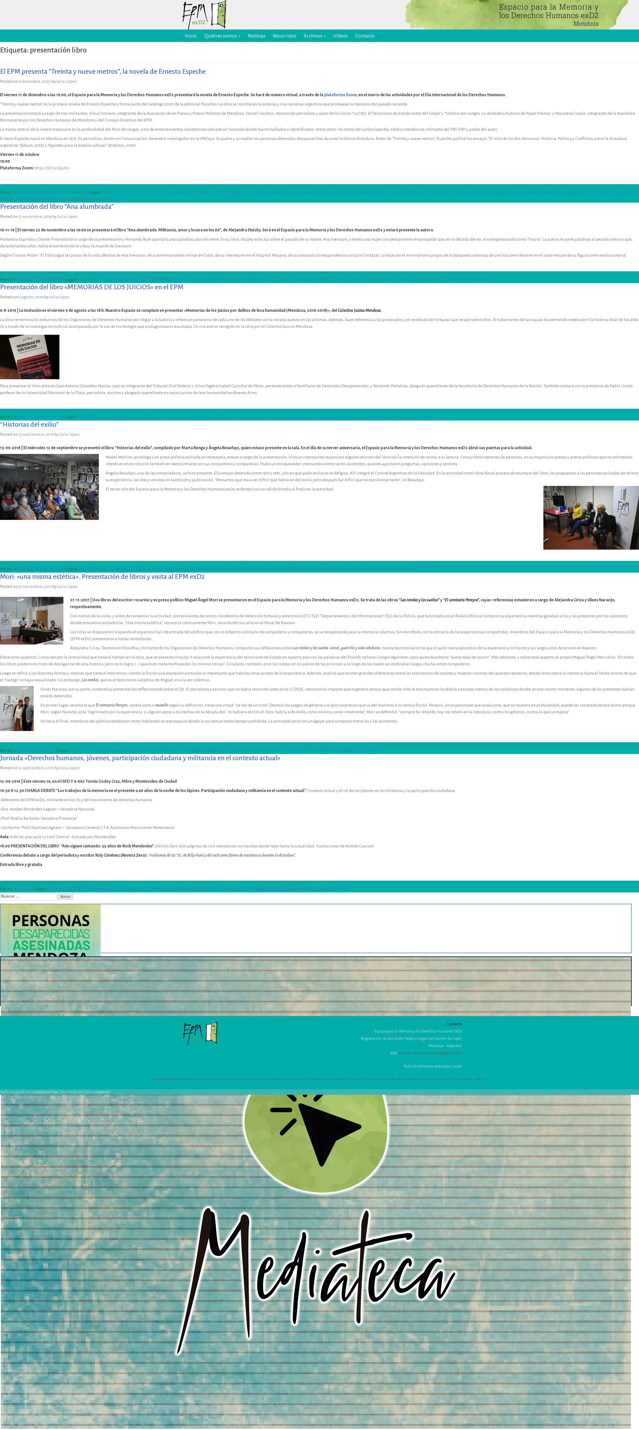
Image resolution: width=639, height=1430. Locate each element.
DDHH (147, 192)
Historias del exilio (260, 569)
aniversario (120, 569)
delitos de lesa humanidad (109, 417)
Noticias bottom (49, 192)
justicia (449, 192)
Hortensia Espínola (329, 279)
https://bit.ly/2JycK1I (51, 168)
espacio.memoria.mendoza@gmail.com (430, 1053)
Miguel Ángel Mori (268, 750)
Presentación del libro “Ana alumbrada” (57, 206)
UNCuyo (7, 199)
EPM (194, 192)
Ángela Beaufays (93, 569)
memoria (476, 192)
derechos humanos (171, 192)
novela (520, 192)
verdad (78, 199)
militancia (401, 279)
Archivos (313, 35)
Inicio (191, 35)
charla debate (59, 889)
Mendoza (494, 192)
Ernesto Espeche (255, 192)
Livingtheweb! (102, 1091)
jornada (256, 889)
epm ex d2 (209, 192)
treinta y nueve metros (617, 192)
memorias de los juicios (334, 417)
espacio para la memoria (293, 192)
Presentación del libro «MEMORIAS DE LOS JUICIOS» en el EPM (91, 287)
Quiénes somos (221, 35)
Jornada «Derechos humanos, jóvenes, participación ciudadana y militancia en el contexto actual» (140, 758)
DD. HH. (116, 192)
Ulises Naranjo (334, 750)
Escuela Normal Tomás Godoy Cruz (114, 889)
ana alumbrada (124, 279)
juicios (272, 417)
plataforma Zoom (340, 95)
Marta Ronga (318, 569)
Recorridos (284, 35)
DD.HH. (132, 192)
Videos (340, 35)
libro (461, 192)
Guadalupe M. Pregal (46, 1091)
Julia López (67, 81)
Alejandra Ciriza (85, 750)
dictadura (111, 750)
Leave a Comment (101, 199)
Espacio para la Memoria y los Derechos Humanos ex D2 (368, 192)
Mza (508, 192)
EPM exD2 (229, 192)
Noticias (256, 35)
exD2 (436, 192)
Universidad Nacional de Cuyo (43, 199)
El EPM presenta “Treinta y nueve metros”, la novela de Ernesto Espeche (103, 71)
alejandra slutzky (93, 279)
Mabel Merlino (292, 569)
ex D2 (425, 192)
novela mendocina (544, 192)
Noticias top (77, 192)
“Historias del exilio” (29, 424)
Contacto (365, 35)
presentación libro (578, 192)
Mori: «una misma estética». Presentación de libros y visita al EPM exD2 (102, 576)
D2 (104, 192)
